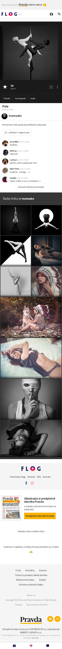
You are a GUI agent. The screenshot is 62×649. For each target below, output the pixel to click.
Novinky (31, 476)
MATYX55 (14, 168)
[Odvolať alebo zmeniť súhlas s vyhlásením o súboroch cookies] (50, 619)
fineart (7, 98)
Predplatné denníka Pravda (40, 516)
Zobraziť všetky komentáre (31, 187)
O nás (18, 570)
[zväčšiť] (51, 87)
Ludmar (13, 159)
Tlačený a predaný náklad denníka (31, 575)
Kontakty (30, 570)
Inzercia (42, 570)
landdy (13, 177)
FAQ (39, 476)
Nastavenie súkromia (37, 604)
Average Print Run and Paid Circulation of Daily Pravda (31, 600)
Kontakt (47, 476)
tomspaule (20, 98)
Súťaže (42, 579)
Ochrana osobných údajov (31, 584)
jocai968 (14, 141)
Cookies (18, 604)
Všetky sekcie (36, 4)
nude (32, 98)
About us (31, 595)
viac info (35, 637)
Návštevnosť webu (25, 579)
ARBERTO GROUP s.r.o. (31, 632)
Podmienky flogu (18, 476)
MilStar (13, 150)
